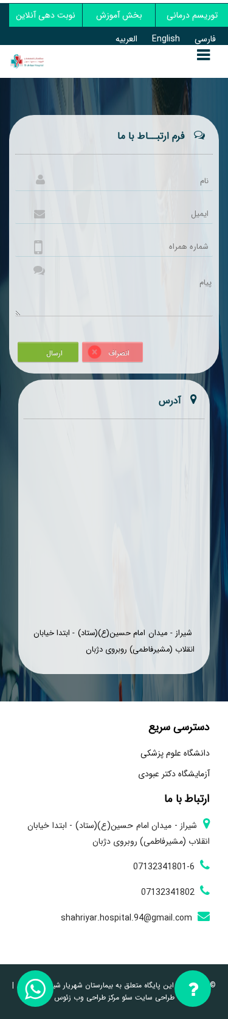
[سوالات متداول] (193, 991)
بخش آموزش (119, 15)
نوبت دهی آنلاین (45, 15)
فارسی (205, 39)
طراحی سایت (153, 997)
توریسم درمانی (192, 15)
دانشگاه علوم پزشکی (175, 753)
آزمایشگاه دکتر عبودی (174, 774)
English (166, 39)
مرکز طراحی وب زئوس (86, 997)
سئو (126, 997)
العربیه (126, 39)
